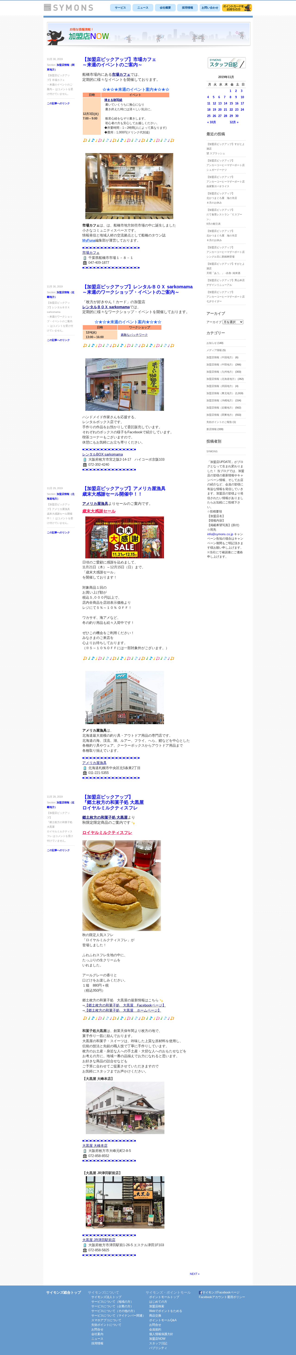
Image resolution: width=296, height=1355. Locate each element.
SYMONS (212, 451)
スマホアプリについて (106, 1320)
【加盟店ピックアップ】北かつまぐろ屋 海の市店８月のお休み (222, 198)
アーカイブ (214, 322)
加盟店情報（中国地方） (220, 357)
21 (225, 109)
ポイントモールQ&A (163, 1320)
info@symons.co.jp (220, 534)
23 (236, 109)
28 (225, 116)
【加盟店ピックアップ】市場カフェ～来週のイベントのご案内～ (119, 62)
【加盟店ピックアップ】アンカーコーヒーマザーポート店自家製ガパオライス (226, 182)
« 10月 (211, 122)
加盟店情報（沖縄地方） (220, 400)
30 (236, 116)
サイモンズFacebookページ (221, 1292)
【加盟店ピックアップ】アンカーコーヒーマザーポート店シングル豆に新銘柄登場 (226, 252)
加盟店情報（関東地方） (220, 414)
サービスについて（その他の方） (113, 1311)
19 (214, 109)
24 (242, 109)
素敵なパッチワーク (134, 334)
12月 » (234, 122)
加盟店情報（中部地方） (220, 364)
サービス (120, 7)
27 (220, 116)
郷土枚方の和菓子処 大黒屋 (105, 817)
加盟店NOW (157, 1338)
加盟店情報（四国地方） (220, 386)
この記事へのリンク (58, 103)
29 (231, 116)
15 (231, 103)
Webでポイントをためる (165, 1311)
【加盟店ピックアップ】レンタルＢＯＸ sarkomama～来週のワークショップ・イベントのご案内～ (137, 289)
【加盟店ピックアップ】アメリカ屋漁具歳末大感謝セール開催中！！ (124, 491)
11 (208, 103)
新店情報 (212, 429)
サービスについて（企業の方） (112, 1306)
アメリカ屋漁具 (95, 504)
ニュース (142, 7)
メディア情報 (214, 350)
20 (220, 109)
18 (208, 109)
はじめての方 (158, 1301)
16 (236, 103)
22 (231, 109)
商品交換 (155, 1315)
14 (225, 103)
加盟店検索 (156, 1306)
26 (214, 116)
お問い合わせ (210, 7)
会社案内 (97, 1334)
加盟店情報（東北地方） (220, 393)
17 (242, 103)
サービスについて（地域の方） (112, 1301)
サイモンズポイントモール (237, 7)
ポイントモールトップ (164, 1297)
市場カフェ (121, 74)
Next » (195, 1273)
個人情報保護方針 (161, 1334)
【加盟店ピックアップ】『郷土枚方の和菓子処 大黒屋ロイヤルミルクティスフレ (113, 802)
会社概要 (165, 7)
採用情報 (187, 7)
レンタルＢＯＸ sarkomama (106, 307)
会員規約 (155, 1329)
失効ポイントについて (106, 1325)
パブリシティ (158, 1348)
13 (220, 103)
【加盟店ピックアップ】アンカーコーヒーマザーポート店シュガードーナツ (226, 165)
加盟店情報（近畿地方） (220, 407)
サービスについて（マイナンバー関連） (118, 1315)
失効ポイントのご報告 (219, 422)
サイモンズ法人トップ (106, 1297)
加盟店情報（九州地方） (220, 371)
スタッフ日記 (158, 1343)
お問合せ (97, 1329)
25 (208, 116)
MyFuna (88, 240)
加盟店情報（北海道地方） (222, 378)
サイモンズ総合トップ (63, 1292)
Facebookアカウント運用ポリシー (222, 1297)
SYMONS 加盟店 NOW (148, 35)
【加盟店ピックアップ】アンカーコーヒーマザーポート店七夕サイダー (226, 297)
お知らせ (212, 343)
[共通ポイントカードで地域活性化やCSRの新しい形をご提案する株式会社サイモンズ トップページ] (68, 10)
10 (242, 97)
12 (214, 103)
